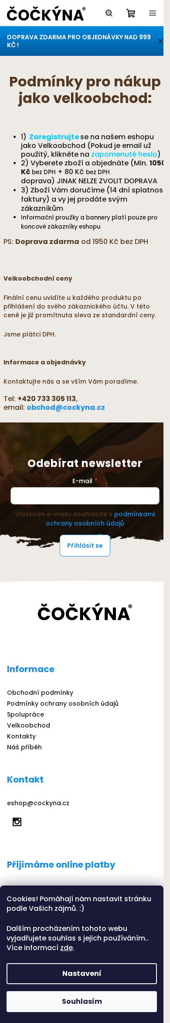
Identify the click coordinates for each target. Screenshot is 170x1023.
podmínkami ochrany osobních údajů (100, 518)
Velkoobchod (28, 725)
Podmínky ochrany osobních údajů (63, 703)
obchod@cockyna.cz (66, 407)
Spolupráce (25, 714)
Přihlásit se (85, 545)
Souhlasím (82, 1001)
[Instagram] (17, 822)
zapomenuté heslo (124, 154)
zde (66, 948)
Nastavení (82, 973)
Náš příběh (24, 747)
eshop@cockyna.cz (38, 803)
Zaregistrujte (53, 137)
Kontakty (21, 736)
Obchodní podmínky (40, 692)
